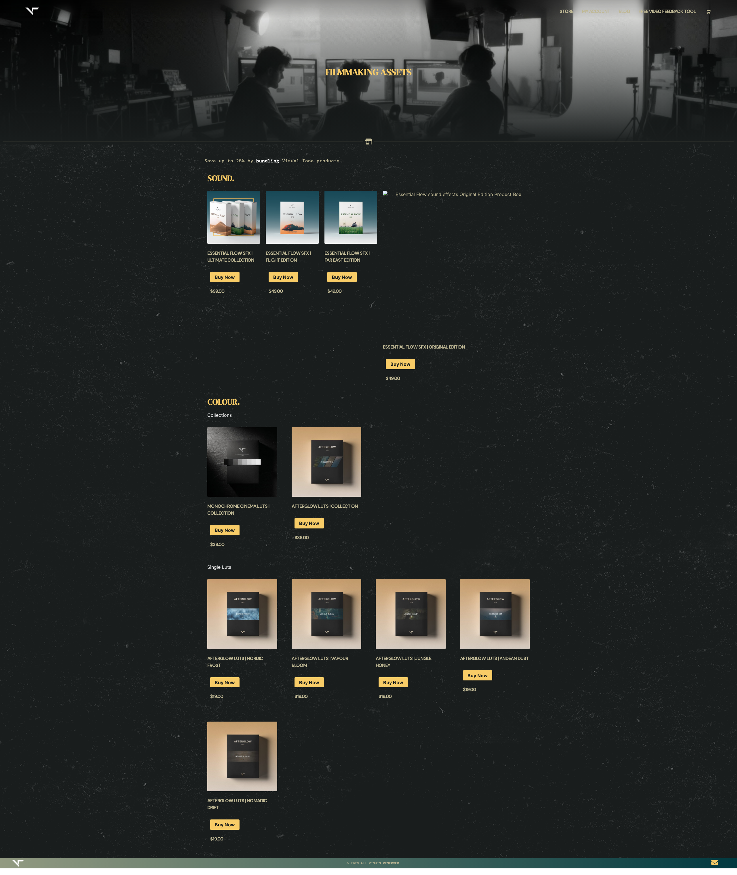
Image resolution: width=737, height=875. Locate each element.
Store (566, 11)
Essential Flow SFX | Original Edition (424, 347)
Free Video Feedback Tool (667, 11)
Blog (624, 11)
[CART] (708, 11)
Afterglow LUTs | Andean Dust (494, 658)
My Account (596, 11)
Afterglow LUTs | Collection (325, 506)
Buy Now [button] (225, 277)
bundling (267, 161)
